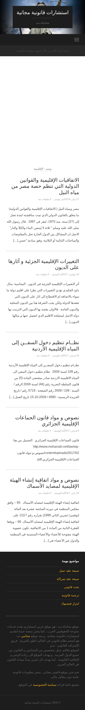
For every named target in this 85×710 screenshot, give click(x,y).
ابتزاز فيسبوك (70, 603)
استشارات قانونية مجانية (43, 12)
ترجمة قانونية (70, 595)
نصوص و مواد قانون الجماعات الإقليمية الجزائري (47, 421)
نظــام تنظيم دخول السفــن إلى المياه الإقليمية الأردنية (45, 345)
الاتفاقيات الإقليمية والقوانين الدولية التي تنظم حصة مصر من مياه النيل (45, 186)
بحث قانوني (71, 587)
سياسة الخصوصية (44, 684)
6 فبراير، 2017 (71, 430)
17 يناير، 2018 (72, 199)
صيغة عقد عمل (69, 570)
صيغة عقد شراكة (68, 579)
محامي (25, 636)
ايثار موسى (59, 199)
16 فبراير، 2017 (71, 355)
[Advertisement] (42, 118)
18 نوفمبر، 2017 (70, 274)
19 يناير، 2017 (72, 493)
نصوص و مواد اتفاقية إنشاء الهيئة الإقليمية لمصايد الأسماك (44, 483)
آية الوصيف (57, 274)
